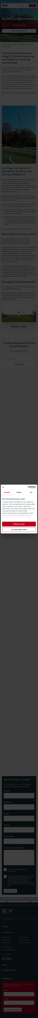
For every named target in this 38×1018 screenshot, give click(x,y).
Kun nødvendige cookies (19, 529)
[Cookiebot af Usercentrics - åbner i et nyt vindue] (28, 487)
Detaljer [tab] (19, 492)
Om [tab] (31, 492)
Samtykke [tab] (7, 492)
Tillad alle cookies (19, 524)
